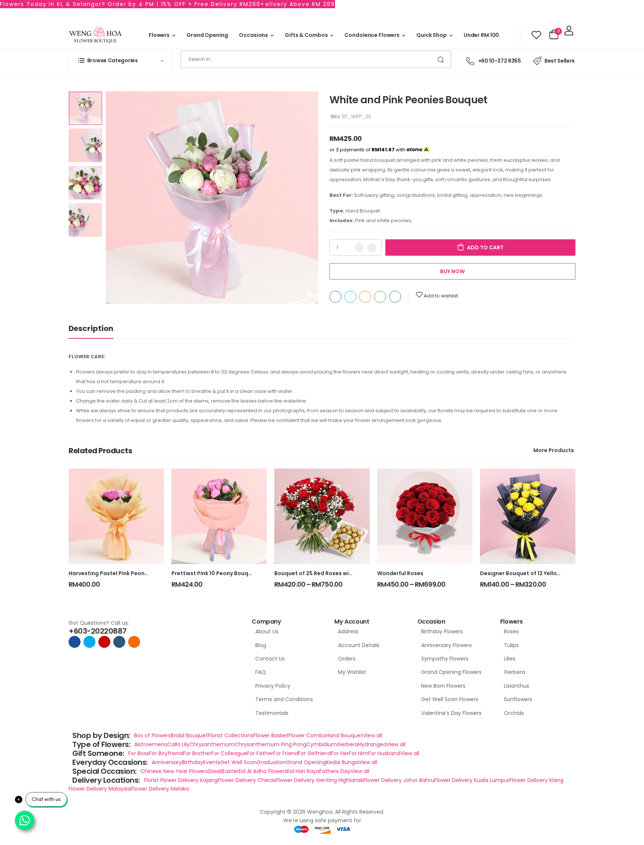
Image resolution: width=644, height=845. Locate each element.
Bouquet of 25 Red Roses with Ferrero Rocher (335, 573)
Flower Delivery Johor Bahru (398, 780)
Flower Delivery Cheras (247, 780)
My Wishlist (352, 672)
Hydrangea (372, 744)
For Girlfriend (314, 753)
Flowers (159, 35)
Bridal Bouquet (189, 735)
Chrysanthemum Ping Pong (270, 744)
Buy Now (452, 271)
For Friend (285, 753)
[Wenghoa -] (95, 35)
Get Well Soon (238, 762)
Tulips (511, 645)
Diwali (215, 771)
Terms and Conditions (284, 699)
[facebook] (74, 642)
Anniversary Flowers (446, 645)
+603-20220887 (98, 631)
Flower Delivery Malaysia (100, 788)
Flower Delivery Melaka (160, 788)
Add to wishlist (441, 295)
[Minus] (359, 247)
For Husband (384, 753)
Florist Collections (230, 735)
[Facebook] (335, 297)
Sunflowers (518, 699)
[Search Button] (441, 59)
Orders (347, 658)
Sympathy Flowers (444, 658)
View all (372, 735)
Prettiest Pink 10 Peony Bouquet (214, 573)
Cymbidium (321, 744)
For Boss (138, 753)
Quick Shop (431, 35)
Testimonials (271, 713)
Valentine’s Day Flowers (451, 713)
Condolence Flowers (372, 35)
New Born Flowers (443, 686)
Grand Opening (207, 35)
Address (348, 631)
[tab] (91, 328)
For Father (260, 753)
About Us (266, 631)
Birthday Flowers (442, 631)
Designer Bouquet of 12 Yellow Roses (529, 573)
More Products (553, 450)
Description (91, 328)
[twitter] (89, 642)
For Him (358, 753)
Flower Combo (307, 735)
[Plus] (371, 247)
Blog (260, 645)
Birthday (192, 762)
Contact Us (270, 658)
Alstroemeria (150, 744)
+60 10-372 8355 (499, 60)
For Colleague (229, 753)
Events (211, 762)
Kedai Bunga (342, 762)
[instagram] (104, 642)
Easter (230, 771)
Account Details (358, 645)
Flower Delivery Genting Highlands (319, 780)
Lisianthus (516, 686)
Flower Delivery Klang (536, 780)
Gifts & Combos (306, 35)
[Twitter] (350, 297)
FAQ (260, 672)
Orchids (514, 713)
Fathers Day (334, 771)
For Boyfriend (166, 753)
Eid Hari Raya (303, 771)
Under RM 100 (481, 35)
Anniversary (167, 762)
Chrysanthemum (211, 744)
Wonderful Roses (400, 573)
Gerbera (514, 672)
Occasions (253, 35)
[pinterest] (134, 642)
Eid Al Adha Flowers (263, 771)
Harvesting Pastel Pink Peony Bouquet (120, 573)
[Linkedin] (395, 297)
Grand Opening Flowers (451, 672)
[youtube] (119, 642)
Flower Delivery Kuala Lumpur (471, 780)
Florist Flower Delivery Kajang (181, 780)
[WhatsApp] (380, 297)
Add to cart (485, 247)
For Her (340, 753)
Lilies (509, 658)
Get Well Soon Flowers (449, 699)
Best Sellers (559, 60)
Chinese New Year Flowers (174, 771)
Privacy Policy (272, 686)
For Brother (197, 753)
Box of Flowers (152, 735)
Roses (511, 631)
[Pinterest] (365, 297)
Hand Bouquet (344, 735)
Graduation (271, 762)
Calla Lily (178, 744)
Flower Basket (270, 735)
